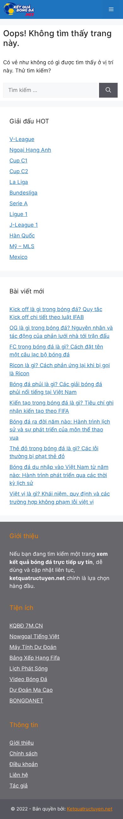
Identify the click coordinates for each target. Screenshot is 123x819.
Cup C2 (18, 171)
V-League (21, 139)
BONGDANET (26, 700)
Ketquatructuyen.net (89, 809)
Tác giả (18, 785)
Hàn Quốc (22, 235)
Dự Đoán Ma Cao (31, 690)
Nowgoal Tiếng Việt (34, 636)
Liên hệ (18, 775)
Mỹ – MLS (21, 246)
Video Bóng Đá (28, 679)
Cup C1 (18, 160)
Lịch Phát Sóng (28, 668)
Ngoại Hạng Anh (30, 150)
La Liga (18, 182)
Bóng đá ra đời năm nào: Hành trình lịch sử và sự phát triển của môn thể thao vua (59, 429)
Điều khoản (23, 764)
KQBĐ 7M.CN (26, 626)
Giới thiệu (21, 743)
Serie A (18, 203)
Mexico (18, 257)
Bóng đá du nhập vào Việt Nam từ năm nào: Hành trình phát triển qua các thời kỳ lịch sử (58, 475)
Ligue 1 (18, 214)
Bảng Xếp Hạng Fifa (34, 658)
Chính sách (23, 753)
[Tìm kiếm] (108, 90)
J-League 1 (23, 225)
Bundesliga (23, 193)
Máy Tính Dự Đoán (32, 647)
